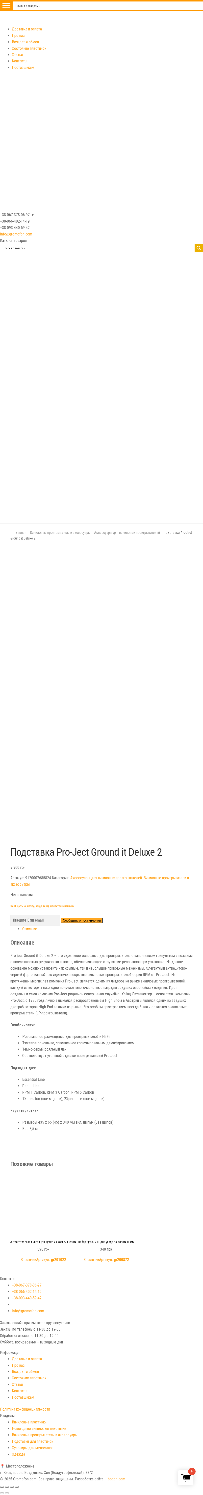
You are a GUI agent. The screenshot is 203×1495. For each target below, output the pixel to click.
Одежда (18, 1454)
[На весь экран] (12, 1487)
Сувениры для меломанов (32, 1447)
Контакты (19, 61)
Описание (29, 929)
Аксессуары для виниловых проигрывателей (127, 533)
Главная (20, 533)
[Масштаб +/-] (17, 1487)
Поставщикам (23, 67)
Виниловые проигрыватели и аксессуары (60, 533)
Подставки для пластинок (32, 1441)
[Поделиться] (7, 1487)
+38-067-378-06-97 (27, 1285)
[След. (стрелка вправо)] (7, 1493)
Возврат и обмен (25, 42)
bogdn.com (116, 1479)
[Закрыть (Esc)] (2, 1487)
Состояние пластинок (29, 48)
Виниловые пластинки (29, 1422)
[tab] (107, 929)
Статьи (17, 54)
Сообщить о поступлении (82, 920)
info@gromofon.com (16, 234)
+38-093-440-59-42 (27, 1298)
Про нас (18, 35)
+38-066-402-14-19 (27, 1291)
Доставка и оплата (27, 29)
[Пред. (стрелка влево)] (2, 1493)
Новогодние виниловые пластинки (39, 1428)
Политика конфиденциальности (25, 1409)
